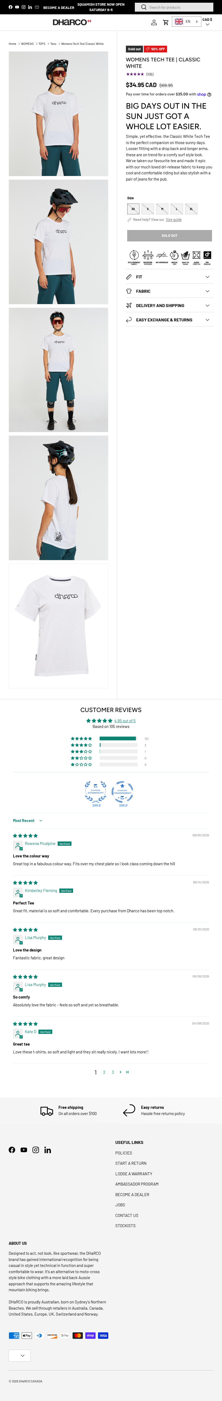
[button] (166, 22)
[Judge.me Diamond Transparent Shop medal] (122, 792)
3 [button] (113, 1072)
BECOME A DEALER (58, 7)
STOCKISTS (125, 1225)
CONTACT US (126, 1215)
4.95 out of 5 (125, 720)
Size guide (174, 219)
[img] (25, 835)
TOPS (41, 43)
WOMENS (27, 43)
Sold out (170, 235)
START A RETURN (130, 1163)
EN (188, 21)
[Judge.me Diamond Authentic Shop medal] (95, 792)
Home (12, 43)
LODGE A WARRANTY (133, 1173)
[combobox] (174, 7)
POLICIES (123, 1152)
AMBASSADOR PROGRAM (137, 1184)
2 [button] (104, 1072)
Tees (53, 43)
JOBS (120, 1204)
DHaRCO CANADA (30, 1381)
